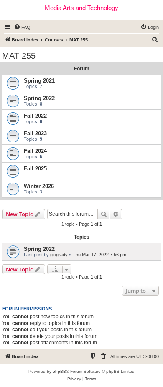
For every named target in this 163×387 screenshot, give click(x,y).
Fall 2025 (35, 168)
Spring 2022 (39, 98)
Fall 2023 (35, 133)
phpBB (59, 371)
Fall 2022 (35, 116)
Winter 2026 (39, 186)
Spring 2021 (39, 80)
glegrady (59, 254)
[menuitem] (22, 27)
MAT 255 (19, 55)
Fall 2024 (35, 151)
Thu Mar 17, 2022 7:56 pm (99, 254)
